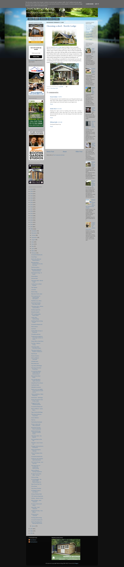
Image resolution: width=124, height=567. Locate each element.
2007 (31, 528)
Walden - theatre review (37, 498)
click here (32, 60)
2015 (31, 213)
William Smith (53, 122)
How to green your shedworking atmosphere (35, 297)
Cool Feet (33, 328)
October (34, 235)
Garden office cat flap (93, 144)
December (34, 230)
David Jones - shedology (37, 397)
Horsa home (34, 486)
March (33, 250)
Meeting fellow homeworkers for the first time (37, 264)
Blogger (76, 563)
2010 (31, 224)
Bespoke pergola (35, 312)
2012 (31, 220)
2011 (31, 222)
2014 (31, 215)
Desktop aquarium (35, 309)
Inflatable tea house (36, 387)
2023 (31, 195)
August (33, 239)
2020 (31, 202)
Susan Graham (53, 96)
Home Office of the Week (37, 341)
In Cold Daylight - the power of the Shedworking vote (36, 481)
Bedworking (34, 291)
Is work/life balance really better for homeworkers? (36, 372)
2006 (31, 531)
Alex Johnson (33, 539)
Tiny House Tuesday (36, 488)
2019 (31, 204)
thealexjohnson (33, 541)
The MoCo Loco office (36, 300)
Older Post (79, 151)
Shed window (34, 326)
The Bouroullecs (35, 267)
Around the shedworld (36, 406)
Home (30, 19)
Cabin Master (89, 34)
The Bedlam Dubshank (36, 422)
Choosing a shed (54, 88)
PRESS (56, 19)
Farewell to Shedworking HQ (93, 183)
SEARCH (51, 19)
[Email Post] (66, 86)
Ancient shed (34, 278)
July (33, 241)
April (33, 248)
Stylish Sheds (34, 276)
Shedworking (40, 8)
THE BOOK (43, 19)
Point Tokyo (34, 256)
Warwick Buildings (90, 26)
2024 (31, 193)
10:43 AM (59, 108)
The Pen (33, 419)
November (34, 233)
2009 (31, 226)
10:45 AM (60, 122)
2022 (31, 198)
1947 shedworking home (37, 496)
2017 (31, 209)
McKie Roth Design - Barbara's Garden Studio (36, 432)
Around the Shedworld (36, 254)
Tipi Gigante (34, 287)
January (33, 526)
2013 (31, 217)
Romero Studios (35, 355)
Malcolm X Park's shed (36, 293)
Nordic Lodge (58, 47)
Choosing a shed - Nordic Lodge (61, 26)
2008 (31, 229)
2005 (31, 533)
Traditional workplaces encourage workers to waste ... (37, 338)
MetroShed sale (35, 363)
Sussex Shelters (35, 417)
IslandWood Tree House (37, 383)
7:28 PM (60, 96)
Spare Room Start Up (36, 484)
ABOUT (36, 19)
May (33, 246)
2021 (31, 200)
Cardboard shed (35, 385)
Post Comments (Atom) (58, 155)
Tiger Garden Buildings (37, 412)
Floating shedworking (36, 517)
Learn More (90, 4)
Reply (51, 104)
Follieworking (34, 477)
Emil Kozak (34, 353)
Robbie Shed (53, 108)
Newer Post (50, 151)
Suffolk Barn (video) (93, 109)
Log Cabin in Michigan (36, 365)
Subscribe (36, 56)
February (34, 252)
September (34, 237)
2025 (31, 191)
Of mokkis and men (35, 334)
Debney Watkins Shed (36, 494)
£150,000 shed (34, 361)
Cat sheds (33, 289)
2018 (31, 206)
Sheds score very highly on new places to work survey (37, 391)
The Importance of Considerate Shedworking (35, 467)
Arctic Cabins (89, 39)
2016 (31, 211)
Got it (97, 4)
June (33, 244)
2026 (31, 189)
